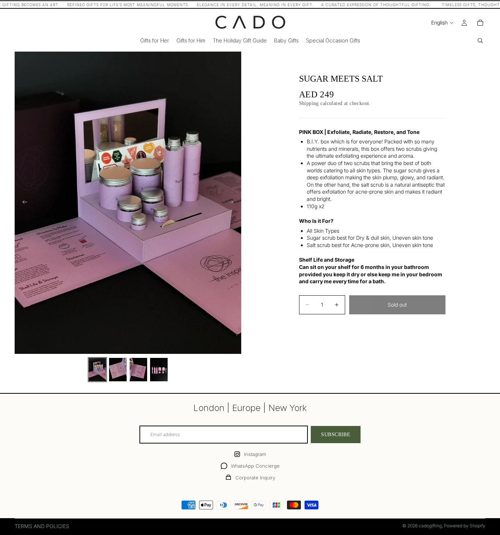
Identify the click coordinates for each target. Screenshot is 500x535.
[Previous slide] (23, 203)
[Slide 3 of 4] (138, 369)
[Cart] (480, 23)
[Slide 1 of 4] (97, 369)
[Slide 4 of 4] (159, 369)
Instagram (255, 454)
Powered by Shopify (464, 525)
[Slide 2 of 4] (118, 369)
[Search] (480, 41)
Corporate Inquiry (255, 477)
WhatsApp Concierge (255, 466)
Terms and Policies (42, 526)
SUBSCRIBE (335, 434)
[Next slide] (233, 203)
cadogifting (430, 525)
